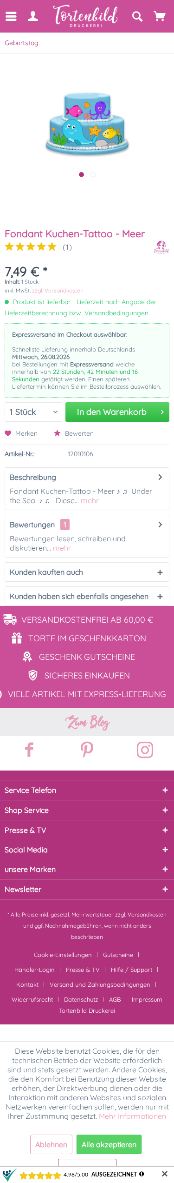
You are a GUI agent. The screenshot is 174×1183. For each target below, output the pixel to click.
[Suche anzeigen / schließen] (137, 16)
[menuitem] (10, 16)
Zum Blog (87, 722)
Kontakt (27, 984)
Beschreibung (33, 477)
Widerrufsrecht (32, 999)
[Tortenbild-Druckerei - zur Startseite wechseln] (86, 16)
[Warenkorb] (160, 16)
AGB (115, 999)
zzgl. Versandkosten (58, 290)
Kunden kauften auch (46, 572)
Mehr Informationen (132, 1116)
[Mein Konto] (32, 16)
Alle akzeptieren (109, 1144)
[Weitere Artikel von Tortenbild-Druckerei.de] (161, 247)
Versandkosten (147, 914)
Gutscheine (118, 954)
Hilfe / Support (131, 969)
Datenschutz (81, 999)
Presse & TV (83, 969)
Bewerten (78, 433)
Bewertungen (32, 524)
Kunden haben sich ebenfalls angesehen (79, 596)
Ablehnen (51, 1144)
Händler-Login (34, 969)
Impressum (147, 999)
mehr (89, 500)
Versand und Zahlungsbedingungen (100, 984)
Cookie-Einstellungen (63, 954)
